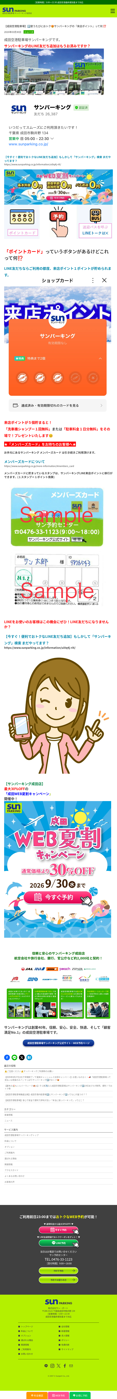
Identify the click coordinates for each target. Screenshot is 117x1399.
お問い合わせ (27, 1353)
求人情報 (65, 1335)
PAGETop (113, 1298)
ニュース (28, 32)
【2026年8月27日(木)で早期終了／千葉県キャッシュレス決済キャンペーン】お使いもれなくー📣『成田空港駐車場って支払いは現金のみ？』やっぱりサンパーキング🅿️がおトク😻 (58, 1078)
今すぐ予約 (60, 1230)
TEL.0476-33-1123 (58, 1259)
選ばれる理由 (11, 1158)
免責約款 (65, 1344)
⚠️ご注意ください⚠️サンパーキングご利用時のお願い (29, 1071)
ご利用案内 (10, 1152)
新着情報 (9, 1114)
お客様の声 (10, 1181)
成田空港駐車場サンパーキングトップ (22, 1135)
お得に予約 (81, 1395)
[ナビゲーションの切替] (112, 11)
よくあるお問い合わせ (15, 1175)
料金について (11, 1140)
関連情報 (9, 1164)
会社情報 (65, 1326)
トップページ (27, 1326)
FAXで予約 (58, 1270)
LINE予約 (61, 1243)
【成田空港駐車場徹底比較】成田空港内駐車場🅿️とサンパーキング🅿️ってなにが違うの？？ (46, 1094)
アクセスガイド (11, 1170)
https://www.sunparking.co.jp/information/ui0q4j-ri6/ (32, 164)
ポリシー (65, 1340)
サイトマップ (67, 1349)
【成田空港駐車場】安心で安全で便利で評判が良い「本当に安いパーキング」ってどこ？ (44, 1100)
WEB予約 (60, 1395)
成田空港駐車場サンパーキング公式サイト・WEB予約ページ (58, 1043)
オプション (10, 1146)
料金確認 (38, 1395)
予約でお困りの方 (58, 1279)
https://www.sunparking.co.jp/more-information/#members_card (39, 466)
